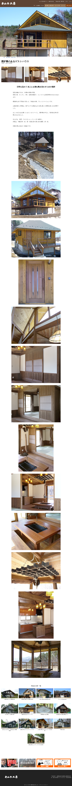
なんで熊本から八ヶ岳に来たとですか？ (62, 763)
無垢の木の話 (51, 1)
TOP (34, 5)
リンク (70, 1)
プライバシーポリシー (43, 784)
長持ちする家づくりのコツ (9, 763)
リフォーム (63, 5)
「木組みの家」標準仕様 (59, 1)
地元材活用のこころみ (27, 763)
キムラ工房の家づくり (43, 1)
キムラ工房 (8, 3)
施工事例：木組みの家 (49, 5)
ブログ (66, 1)
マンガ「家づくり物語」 (44, 763)
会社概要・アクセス (40, 5)
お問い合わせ (68, 5)
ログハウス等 (57, 5)
